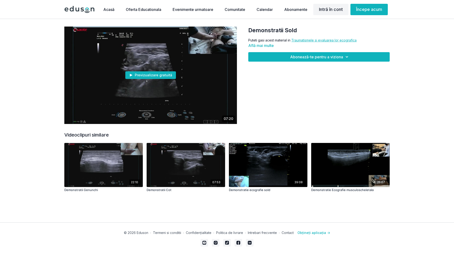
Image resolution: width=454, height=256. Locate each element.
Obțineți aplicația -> (313, 233)
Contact (288, 233)
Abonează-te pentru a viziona (316, 57)
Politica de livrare (229, 233)
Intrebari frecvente (262, 233)
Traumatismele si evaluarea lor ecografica (324, 40)
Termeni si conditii (167, 233)
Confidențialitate (198, 233)
